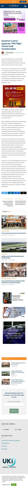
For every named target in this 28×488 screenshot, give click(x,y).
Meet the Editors (5, 443)
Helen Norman (10, 52)
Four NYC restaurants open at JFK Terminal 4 (13, 233)
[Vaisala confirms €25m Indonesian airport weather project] (14, 245)
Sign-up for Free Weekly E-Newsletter (10, 440)
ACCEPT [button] (14, 484)
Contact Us (4, 446)
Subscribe (23, 1)
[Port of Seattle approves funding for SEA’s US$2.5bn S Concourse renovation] (14, 270)
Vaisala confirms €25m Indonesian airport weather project (17, 372)
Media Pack (4, 448)
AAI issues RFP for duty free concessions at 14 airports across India (20, 203)
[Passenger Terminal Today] (14, 6)
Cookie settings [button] (6, 484)
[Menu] (2, 6)
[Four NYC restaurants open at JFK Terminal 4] (14, 222)
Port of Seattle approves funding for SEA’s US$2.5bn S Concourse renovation (18, 381)
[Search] (25, 6)
